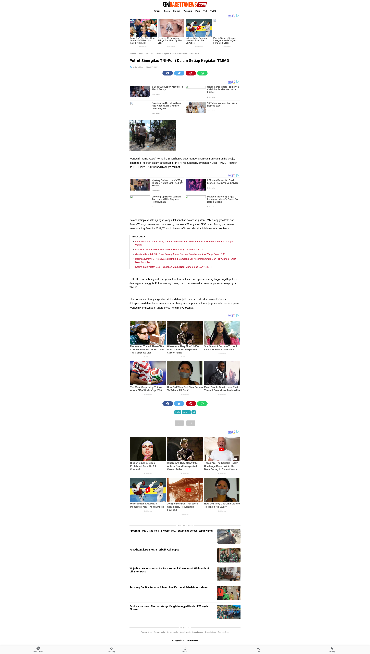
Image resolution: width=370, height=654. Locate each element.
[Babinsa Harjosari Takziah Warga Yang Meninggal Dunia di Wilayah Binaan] (228, 612)
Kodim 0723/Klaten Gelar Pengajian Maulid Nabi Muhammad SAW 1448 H (173, 267)
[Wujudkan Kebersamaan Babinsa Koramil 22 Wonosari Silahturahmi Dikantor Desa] (228, 574)
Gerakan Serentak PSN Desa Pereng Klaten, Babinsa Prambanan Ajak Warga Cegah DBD (180, 254)
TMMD (213, 11)
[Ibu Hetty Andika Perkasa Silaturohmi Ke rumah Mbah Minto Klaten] (228, 593)
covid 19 (186, 412)
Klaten (167, 11)
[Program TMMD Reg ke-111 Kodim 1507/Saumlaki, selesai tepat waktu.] (228, 536)
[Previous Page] (179, 423)
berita (177, 412)
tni (194, 412)
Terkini (157, 11)
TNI (205, 11)
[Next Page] (190, 423)
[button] (167, 73)
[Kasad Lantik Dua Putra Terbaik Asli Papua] (228, 555)
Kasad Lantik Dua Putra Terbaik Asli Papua (155, 549)
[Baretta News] (185, 4)
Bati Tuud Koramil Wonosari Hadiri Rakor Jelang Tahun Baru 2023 (169, 249)
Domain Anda (146, 632)
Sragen (176, 11)
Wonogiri (188, 11)
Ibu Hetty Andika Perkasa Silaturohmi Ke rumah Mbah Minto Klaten (169, 587)
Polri (197, 11)
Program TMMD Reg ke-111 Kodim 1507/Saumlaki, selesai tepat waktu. (171, 530)
